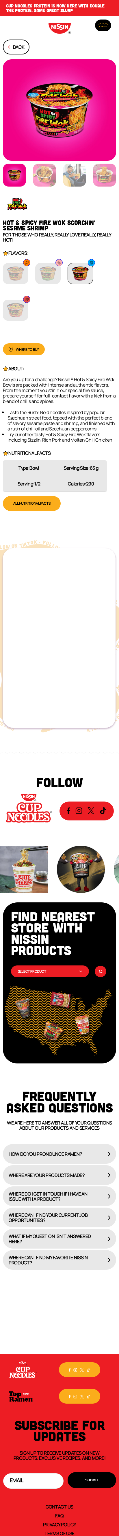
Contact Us (59, 1506)
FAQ (59, 1515)
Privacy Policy (59, 1524)
